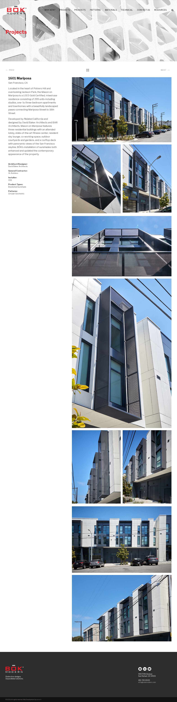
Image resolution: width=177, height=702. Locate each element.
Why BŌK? (49, 10)
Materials (111, 10)
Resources (160, 10)
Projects (65, 10)
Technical (127, 10)
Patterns (95, 10)
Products (80, 10)
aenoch (39, 699)
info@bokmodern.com (147, 682)
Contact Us (143, 10)
